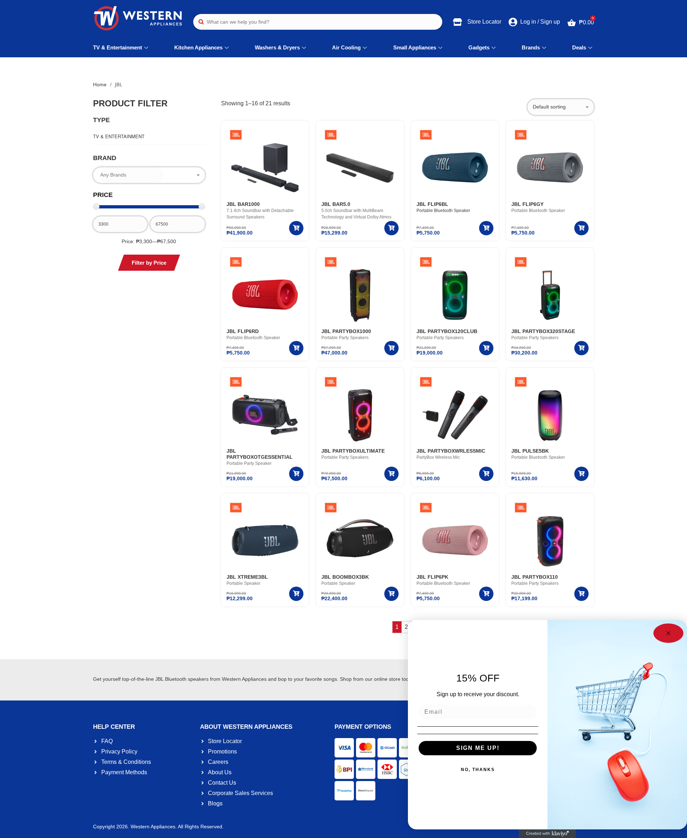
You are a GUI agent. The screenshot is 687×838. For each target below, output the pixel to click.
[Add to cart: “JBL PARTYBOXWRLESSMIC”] (486, 474)
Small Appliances (414, 47)
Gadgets (478, 47)
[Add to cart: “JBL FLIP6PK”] (486, 594)
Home (100, 84)
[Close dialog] (668, 633)
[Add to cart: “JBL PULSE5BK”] (581, 474)
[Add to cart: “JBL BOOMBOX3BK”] (391, 594)
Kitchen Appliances (198, 47)
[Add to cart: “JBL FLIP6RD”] (296, 348)
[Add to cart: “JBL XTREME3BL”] (296, 594)
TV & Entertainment (117, 47)
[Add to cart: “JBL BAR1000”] (296, 228)
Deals (579, 47)
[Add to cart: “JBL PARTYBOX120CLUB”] (486, 348)
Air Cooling (346, 47)
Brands (531, 47)
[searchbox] (132, 175)
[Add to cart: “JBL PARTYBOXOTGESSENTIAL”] (296, 474)
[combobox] (149, 175)
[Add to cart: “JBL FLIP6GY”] (581, 228)
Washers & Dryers (277, 47)
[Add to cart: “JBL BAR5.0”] (391, 228)
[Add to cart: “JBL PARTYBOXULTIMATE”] (391, 474)
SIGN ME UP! (478, 748)
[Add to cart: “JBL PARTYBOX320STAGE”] (581, 348)
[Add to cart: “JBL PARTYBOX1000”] (391, 348)
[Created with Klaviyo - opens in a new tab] (547, 833)
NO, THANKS (478, 769)
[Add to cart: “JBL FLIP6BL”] (486, 228)
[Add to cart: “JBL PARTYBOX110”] (581, 594)
